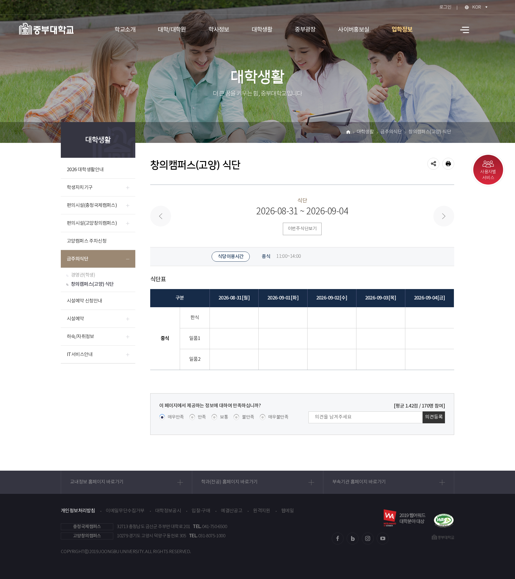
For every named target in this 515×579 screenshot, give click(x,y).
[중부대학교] (46, 29)
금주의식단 (77, 259)
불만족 (248, 417)
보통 (224, 417)
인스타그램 (368, 538)
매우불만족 (278, 417)
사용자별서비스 (488, 174)
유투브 (383, 538)
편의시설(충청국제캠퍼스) (92, 205)
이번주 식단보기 (302, 228)
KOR (476, 7)
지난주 (160, 216)
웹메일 (287, 511)
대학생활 (262, 29)
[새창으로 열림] (443, 517)
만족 (202, 417)
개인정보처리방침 (78, 511)
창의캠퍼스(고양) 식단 (92, 284)
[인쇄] (448, 164)
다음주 (443, 216)
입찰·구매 (201, 511)
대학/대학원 (172, 29)
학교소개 (124, 29)
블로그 (353, 538)
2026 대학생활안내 (85, 169)
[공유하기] (433, 164)
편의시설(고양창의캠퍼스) (92, 223)
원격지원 (261, 511)
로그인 (445, 7)
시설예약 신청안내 (84, 301)
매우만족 (176, 417)
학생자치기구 (79, 187)
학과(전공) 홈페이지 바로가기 (229, 482)
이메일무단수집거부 (125, 511)
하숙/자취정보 (80, 336)
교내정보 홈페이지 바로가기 (97, 482)
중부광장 (305, 29)
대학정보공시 (168, 511)
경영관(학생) (83, 275)
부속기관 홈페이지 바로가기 (359, 482)
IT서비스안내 (80, 354)
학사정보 (218, 29)
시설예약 (75, 319)
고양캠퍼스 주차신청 (86, 241)
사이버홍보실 (353, 29)
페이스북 (338, 538)
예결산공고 (231, 511)
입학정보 (402, 29)
